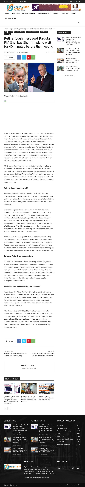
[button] (78, 23)
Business (10, 31)
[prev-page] (5, 408)
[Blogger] (59, 468)
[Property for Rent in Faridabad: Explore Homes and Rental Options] (46, 388)
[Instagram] (71, 1)
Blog (10, 29)
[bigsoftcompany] (12, 367)
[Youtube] (79, 1)
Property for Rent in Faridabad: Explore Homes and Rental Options (46, 398)
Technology (7, 34)
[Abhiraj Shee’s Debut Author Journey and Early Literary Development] (60, 68)
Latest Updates (43, 31)
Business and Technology (32, 31)
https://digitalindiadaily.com (28, 368)
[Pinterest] (29, 57)
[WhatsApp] (33, 57)
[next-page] (8, 408)
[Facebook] (68, 1)
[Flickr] (68, 468)
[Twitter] (74, 1)
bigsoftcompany (11, 52)
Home (6, 29)
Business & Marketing (19, 31)
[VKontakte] (78, 468)
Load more (68, 75)
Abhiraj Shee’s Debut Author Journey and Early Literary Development (73, 68)
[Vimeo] (77, 1)
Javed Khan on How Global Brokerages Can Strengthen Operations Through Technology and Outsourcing (11, 400)
